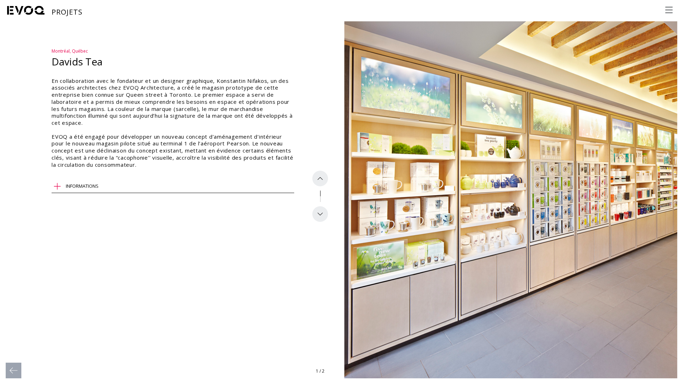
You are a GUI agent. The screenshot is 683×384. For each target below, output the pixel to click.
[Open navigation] (668, 9)
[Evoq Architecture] (26, 10)
